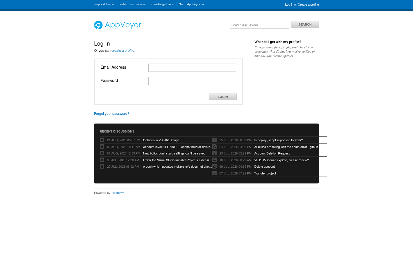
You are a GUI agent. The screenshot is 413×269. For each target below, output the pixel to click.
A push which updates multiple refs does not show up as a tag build (178, 166)
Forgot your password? (111, 113)
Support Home (104, 4)
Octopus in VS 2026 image (161, 140)
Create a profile (308, 4)
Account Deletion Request (272, 153)
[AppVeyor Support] (117, 27)
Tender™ (117, 192)
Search (305, 24)
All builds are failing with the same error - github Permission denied (289, 146)
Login (223, 97)
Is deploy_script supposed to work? (278, 140)
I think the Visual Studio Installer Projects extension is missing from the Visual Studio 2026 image (178, 160)
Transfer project (265, 173)
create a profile (123, 50)
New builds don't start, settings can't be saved (174, 153)
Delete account (264, 166)
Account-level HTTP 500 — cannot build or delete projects (178, 146)
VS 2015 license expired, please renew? (281, 160)
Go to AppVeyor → (191, 4)
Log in (289, 4)
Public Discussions (132, 4)
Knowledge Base (162, 4)
